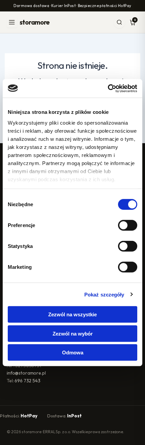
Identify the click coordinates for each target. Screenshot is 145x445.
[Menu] (12, 22)
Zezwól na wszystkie (72, 314)
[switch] (127, 225)
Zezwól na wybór (73, 333)
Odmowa (72, 352)
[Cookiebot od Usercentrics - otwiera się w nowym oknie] (107, 88)
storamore (34, 22)
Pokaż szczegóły (104, 294)
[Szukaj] (119, 22)
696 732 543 (27, 381)
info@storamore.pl (26, 373)
